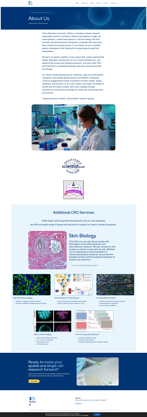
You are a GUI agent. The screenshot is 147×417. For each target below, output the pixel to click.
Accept (97, 414)
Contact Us (78, 403)
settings (86, 415)
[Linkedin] (30, 404)
